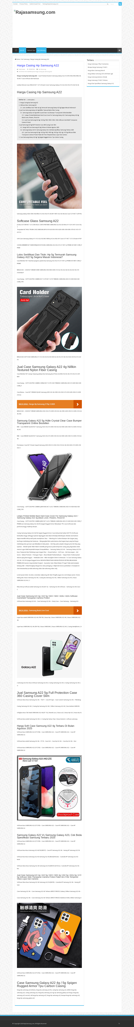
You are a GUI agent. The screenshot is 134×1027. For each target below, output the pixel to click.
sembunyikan (31, 99)
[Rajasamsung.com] (34, 11)
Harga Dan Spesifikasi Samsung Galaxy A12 (101, 83)
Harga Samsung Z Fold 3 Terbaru (98, 80)
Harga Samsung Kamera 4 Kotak (97, 77)
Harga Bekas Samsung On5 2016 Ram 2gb (100, 74)
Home (16, 50)
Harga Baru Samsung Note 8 (96, 70)
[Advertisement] (82, 31)
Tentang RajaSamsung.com (50, 4)
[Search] (120, 4)
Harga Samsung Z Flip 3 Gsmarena (98, 64)
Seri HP (22, 50)
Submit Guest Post (35, 4)
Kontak (15, 4)
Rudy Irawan (22, 69)
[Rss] (107, 4)
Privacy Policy (24, 4)
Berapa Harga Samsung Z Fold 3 (97, 67)
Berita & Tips (31, 50)
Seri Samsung (41, 50)
